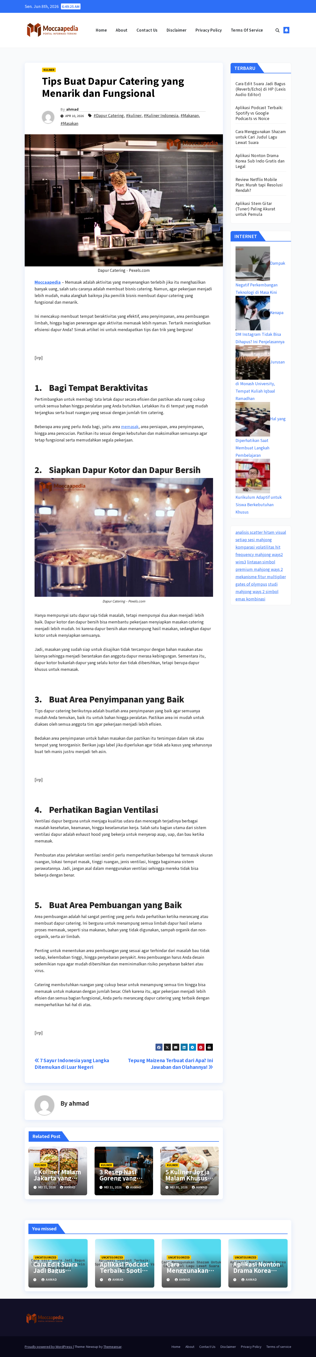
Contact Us (147, 30)
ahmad (72, 109)
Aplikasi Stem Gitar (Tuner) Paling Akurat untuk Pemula (256, 208)
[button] (277, 30)
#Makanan (189, 115)
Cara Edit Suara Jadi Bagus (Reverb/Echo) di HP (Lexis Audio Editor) (261, 88)
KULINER (48, 70)
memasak (129, 426)
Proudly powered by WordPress (49, 1346)
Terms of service (247, 30)
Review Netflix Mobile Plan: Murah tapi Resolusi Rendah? (259, 184)
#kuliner (133, 115)
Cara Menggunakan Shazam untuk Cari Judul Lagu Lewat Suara (261, 136)
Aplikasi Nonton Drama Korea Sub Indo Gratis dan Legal (260, 160)
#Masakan (69, 123)
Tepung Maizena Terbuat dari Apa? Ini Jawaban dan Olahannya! (170, 1063)
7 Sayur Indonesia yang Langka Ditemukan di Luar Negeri (72, 1063)
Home (101, 30)
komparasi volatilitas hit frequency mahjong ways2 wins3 (259, 554)
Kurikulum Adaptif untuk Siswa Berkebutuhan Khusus (259, 504)
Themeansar (112, 1346)
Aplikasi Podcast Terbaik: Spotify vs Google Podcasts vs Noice (259, 112)
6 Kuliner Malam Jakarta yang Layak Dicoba (57, 1177)
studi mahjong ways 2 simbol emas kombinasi (257, 591)
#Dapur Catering (109, 115)
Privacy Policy (209, 30)
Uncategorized (45, 1257)
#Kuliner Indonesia (161, 115)
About (122, 30)
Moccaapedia (48, 282)
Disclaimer (177, 30)
